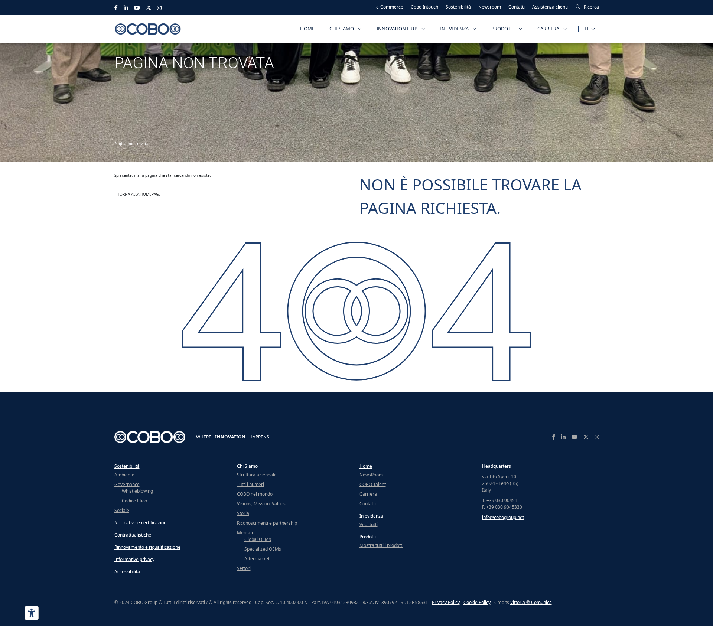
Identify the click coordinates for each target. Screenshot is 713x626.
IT (586, 28)
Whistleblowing (137, 491)
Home (307, 28)
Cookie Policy (477, 602)
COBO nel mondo (255, 494)
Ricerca (591, 7)
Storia (243, 513)
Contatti (516, 7)
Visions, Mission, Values (261, 504)
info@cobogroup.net (503, 517)
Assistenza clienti (550, 7)
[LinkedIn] (126, 8)
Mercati (245, 532)
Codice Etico (134, 501)
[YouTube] (137, 8)
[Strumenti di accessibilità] (32, 613)
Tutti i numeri (250, 484)
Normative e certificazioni (140, 522)
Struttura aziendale (257, 475)
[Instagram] (159, 8)
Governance (127, 484)
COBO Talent (372, 484)
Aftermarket (257, 558)
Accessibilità (127, 571)
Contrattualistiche (132, 535)
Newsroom (489, 7)
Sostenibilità (458, 7)
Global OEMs (257, 539)
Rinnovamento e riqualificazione (147, 547)
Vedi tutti (368, 524)
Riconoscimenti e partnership (267, 523)
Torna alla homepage (139, 194)
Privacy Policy (446, 602)
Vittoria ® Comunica (531, 602)
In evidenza (371, 516)
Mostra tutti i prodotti (381, 545)
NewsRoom (371, 475)
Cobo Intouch (424, 7)
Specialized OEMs (262, 549)
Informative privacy (134, 559)
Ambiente (124, 475)
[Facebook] (116, 8)
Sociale (121, 510)
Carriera (368, 494)
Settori (244, 568)
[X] (148, 8)
